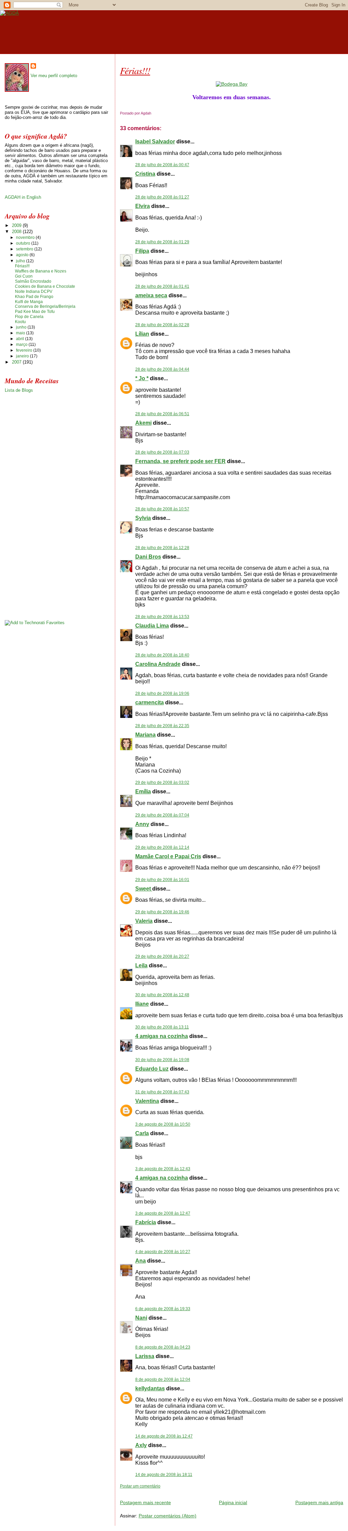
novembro (26, 237)
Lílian (142, 334)
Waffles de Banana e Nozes (40, 271)
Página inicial (233, 1502)
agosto (23, 254)
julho (21, 261)
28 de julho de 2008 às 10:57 (162, 509)
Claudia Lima (152, 626)
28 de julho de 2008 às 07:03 (162, 452)
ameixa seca (151, 295)
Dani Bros (148, 557)
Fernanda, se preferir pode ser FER (180, 461)
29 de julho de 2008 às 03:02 (162, 782)
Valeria (144, 921)
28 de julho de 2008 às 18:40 (162, 655)
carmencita (149, 702)
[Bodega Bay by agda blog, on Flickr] (231, 84)
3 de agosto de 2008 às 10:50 (162, 1124)
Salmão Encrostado (33, 281)
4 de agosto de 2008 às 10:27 (162, 1251)
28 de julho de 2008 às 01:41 (162, 286)
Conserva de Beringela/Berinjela (45, 306)
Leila (141, 965)
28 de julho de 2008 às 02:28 (162, 324)
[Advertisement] (199, 1491)
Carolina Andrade (157, 664)
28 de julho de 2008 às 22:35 (162, 725)
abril (20, 338)
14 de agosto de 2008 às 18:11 (163, 1474)
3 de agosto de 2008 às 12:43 (162, 1168)
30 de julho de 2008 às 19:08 (162, 1059)
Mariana (145, 735)
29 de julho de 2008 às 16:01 (162, 879)
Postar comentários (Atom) (167, 1515)
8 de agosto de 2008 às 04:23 (162, 1347)
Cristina (145, 174)
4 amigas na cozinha (161, 1036)
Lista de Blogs (19, 390)
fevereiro (24, 350)
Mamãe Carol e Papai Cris (168, 856)
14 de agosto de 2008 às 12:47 (164, 1436)
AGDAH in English (23, 197)
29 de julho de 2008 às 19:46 (162, 912)
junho (22, 327)
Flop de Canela (29, 317)
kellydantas (150, 1388)
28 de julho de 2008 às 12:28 (162, 547)
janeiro (23, 356)
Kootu (20, 322)
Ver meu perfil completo (54, 75)
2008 (17, 231)
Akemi (143, 423)
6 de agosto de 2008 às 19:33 (162, 1308)
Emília (143, 791)
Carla (142, 1133)
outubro (23, 243)
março (22, 344)
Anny (142, 824)
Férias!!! (135, 70)
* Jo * (142, 378)
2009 (17, 225)
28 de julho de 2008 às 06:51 (162, 413)
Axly (141, 1445)
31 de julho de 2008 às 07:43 (162, 1092)
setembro (25, 249)
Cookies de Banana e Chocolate (45, 286)
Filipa (142, 251)
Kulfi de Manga (29, 302)
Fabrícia (145, 1222)
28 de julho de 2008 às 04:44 (162, 369)
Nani (141, 1318)
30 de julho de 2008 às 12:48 (162, 994)
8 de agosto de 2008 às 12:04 (162, 1379)
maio (21, 333)
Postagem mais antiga (319, 1502)
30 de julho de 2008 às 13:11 (162, 1027)
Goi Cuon (24, 276)
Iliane (142, 1004)
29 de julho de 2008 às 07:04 (162, 815)
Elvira (142, 206)
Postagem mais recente (145, 1502)
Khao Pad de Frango (34, 297)
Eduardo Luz (152, 1069)
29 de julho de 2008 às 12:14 (162, 847)
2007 (17, 362)
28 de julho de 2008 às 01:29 (162, 242)
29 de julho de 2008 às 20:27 (162, 956)
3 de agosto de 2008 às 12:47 (162, 1213)
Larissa (144, 1356)
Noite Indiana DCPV (33, 291)
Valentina (147, 1101)
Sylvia (143, 518)
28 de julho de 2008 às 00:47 (162, 164)
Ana (140, 1261)
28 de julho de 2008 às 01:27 (162, 197)
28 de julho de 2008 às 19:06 (162, 693)
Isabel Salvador (155, 141)
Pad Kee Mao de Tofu (35, 312)
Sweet (143, 889)
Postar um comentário (140, 1486)
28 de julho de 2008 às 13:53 (162, 616)
